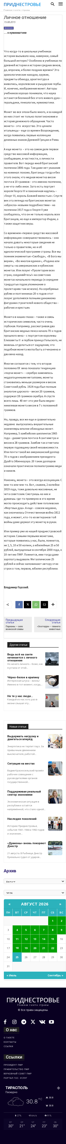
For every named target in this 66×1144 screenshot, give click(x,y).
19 (26, 948)
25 (17, 957)
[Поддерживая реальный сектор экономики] (55, 796)
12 (26, 939)
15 (52, 939)
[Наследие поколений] (55, 824)
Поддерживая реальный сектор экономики (24, 793)
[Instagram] (14, 1022)
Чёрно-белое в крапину (23, 677)
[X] (27, 604)
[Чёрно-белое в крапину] (52, 681)
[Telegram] (23, 1022)
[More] (53, 604)
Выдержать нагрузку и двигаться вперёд (22, 738)
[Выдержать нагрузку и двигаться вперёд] (55, 741)
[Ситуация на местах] (55, 768)
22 (52, 948)
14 (43, 939)
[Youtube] (51, 1022)
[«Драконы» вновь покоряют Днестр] (55, 848)
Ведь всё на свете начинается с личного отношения (22, 657)
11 (17, 939)
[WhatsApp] (36, 604)
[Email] (44, 604)
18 (17, 948)
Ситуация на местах (21, 763)
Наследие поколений (21, 818)
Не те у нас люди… (20, 696)
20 (34, 948)
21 (43, 948)
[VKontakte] (42, 1022)
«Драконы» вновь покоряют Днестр (26, 845)
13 (34, 939)
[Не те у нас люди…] (52, 700)
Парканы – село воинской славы (14, 627)
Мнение (9, 28)
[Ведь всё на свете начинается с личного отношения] (52, 659)
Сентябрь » (55, 975)
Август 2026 (35, 904)
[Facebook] (19, 604)
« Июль (11, 975)
